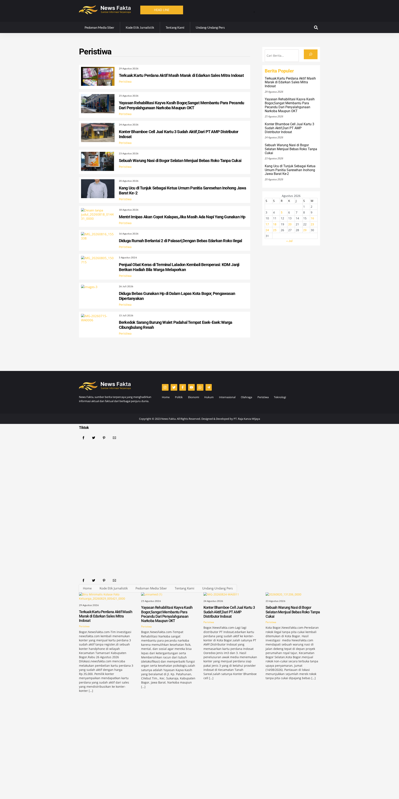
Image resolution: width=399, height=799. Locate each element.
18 (274, 224)
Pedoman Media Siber (99, 27)
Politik (179, 397)
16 (312, 218)
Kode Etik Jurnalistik (140, 27)
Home (166, 397)
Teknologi (280, 397)
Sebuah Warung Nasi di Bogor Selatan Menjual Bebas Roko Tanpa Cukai (180, 160)
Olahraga (246, 397)
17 (267, 224)
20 (290, 224)
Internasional (227, 397)
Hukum (209, 397)
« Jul (289, 241)
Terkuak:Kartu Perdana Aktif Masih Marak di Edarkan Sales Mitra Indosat (282, 9)
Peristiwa (125, 81)
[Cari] (311, 54)
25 (274, 230)
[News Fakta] (105, 12)
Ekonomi (193, 397)
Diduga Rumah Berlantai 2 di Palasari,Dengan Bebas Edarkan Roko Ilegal (180, 240)
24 (267, 230)
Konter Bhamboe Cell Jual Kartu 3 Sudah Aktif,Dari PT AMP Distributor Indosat (289, 128)
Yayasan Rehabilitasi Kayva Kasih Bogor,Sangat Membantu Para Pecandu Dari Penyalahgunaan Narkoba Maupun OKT (181, 105)
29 (305, 230)
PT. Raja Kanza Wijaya (247, 419)
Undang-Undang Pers (210, 27)
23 (312, 224)
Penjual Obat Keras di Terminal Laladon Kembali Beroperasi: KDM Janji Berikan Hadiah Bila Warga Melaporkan (179, 267)
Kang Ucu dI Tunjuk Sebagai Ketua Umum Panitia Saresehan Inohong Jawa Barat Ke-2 (290, 170)
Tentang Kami (175, 27)
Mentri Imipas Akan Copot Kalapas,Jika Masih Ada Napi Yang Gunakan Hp (182, 216)
